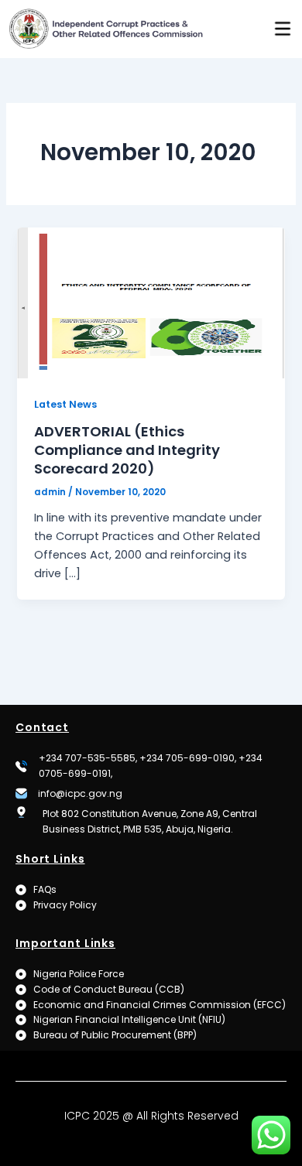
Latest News (65, 404)
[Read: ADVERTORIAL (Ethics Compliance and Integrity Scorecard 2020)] (150, 302)
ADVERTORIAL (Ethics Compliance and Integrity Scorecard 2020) (127, 449)
